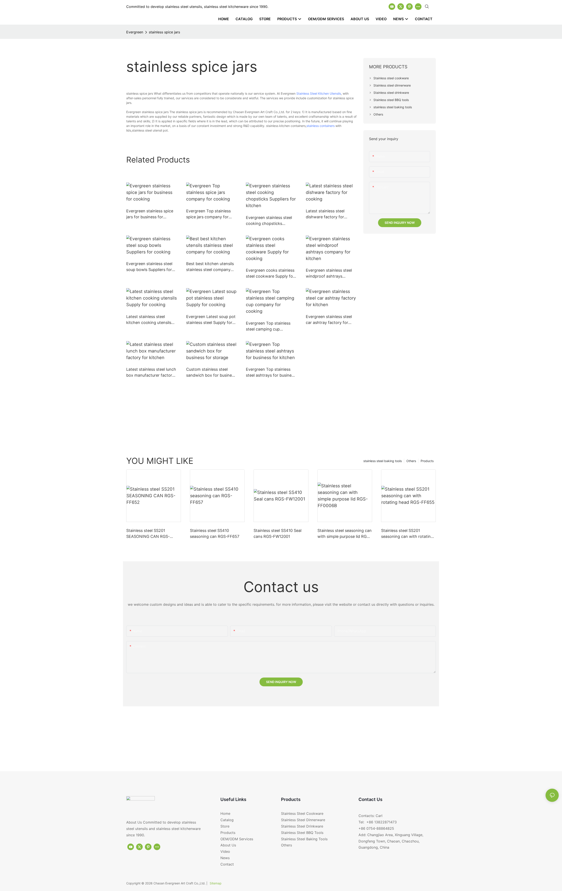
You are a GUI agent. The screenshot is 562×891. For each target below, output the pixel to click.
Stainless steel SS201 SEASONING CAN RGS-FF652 (148, 533)
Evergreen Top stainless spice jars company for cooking (208, 214)
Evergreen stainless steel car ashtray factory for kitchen (329, 319)
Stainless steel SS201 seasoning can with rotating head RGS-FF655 (407, 533)
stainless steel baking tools (382, 461)
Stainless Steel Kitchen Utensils (318, 93)
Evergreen (134, 32)
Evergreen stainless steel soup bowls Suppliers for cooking (149, 267)
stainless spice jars (164, 32)
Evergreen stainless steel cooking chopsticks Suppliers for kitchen (269, 220)
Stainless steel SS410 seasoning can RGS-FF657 (214, 533)
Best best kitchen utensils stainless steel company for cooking (210, 267)
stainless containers (320, 126)
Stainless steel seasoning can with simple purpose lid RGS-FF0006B (344, 533)
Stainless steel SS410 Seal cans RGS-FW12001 (277, 533)
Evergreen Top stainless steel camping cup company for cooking (268, 326)
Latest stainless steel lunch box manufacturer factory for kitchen (151, 372)
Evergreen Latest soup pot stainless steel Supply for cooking (211, 319)
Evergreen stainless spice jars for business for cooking (149, 214)
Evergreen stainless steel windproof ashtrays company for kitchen (329, 273)
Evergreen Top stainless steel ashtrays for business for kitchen (270, 372)
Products (427, 461)
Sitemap (216, 883)
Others (411, 461)
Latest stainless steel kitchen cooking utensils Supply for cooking (148, 319)
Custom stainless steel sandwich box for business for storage (211, 372)
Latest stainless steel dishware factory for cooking (325, 214)
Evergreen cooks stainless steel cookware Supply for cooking (270, 273)
